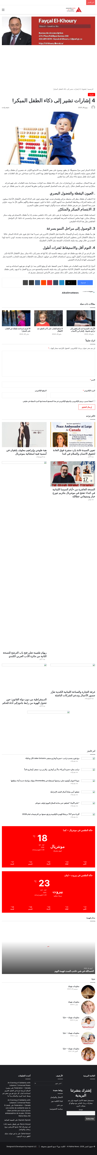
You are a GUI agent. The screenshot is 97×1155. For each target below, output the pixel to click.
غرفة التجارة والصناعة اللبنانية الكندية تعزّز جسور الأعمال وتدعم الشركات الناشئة (73, 693)
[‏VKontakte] (37, 282)
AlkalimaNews (70, 292)
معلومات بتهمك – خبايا (71, 1017)
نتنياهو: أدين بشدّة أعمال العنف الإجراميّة (64, 792)
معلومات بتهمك (73, 986)
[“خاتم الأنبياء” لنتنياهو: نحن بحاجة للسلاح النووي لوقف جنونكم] (88, 806)
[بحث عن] (94, 10)
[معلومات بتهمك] (88, 992)
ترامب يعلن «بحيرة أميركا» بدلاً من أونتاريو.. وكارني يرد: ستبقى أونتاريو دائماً (51, 769)
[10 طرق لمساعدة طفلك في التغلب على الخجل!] (16, 318)
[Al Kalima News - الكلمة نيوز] (77, 9)
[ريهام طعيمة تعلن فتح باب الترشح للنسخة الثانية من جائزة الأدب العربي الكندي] (24, 555)
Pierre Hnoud (25, 1124)
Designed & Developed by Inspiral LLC (21, 1146)
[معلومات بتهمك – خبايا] (88, 1023)
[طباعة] (25, 282)
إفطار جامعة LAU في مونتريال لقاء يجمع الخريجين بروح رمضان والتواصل (17, 1126)
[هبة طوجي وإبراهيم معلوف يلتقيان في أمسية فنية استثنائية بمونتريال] (24, 434)
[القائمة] (3, 10)
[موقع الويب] (77, 297)
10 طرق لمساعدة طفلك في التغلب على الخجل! (17, 329)
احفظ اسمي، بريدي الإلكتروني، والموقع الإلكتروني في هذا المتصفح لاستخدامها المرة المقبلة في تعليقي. (57, 401)
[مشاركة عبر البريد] (31, 282)
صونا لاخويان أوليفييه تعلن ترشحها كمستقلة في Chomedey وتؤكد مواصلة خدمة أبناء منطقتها (45, 780)
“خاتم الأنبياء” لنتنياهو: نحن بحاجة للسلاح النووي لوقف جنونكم (57, 803)
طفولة (84, 89)
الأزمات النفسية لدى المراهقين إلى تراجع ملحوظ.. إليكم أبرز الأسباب (82, 329)
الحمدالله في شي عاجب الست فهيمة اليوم (74, 971)
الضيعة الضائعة (9, 1120)
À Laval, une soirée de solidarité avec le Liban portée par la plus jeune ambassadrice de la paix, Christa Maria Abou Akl (17, 1110)
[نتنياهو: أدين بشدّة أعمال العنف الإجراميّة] (88, 795)
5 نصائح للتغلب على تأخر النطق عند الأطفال (50, 329)
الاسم (92, 380)
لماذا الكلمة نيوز (57, 1101)
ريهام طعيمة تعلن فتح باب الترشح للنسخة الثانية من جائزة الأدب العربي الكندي (25, 654)
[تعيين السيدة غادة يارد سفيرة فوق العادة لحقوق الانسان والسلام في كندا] (72, 434)
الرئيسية (91, 89)
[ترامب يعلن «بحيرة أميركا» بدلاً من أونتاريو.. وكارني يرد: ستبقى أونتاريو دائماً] (88, 773)
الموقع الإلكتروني (41, 391)
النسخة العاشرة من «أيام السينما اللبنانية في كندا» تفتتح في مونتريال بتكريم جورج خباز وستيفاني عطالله (74, 493)
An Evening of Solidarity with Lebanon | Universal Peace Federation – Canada (19, 1085)
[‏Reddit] (43, 282)
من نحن (60, 1105)
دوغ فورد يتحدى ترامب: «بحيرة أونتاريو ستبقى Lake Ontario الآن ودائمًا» (52, 758)
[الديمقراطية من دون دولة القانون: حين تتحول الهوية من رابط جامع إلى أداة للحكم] (24, 680)
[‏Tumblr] (55, 282)
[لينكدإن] (61, 282)
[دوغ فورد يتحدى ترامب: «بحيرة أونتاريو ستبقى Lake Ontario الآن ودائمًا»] (88, 761)
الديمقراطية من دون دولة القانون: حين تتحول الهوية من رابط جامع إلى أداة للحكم (24, 701)
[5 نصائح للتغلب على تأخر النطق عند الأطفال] (48, 318)
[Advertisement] (48, 69)
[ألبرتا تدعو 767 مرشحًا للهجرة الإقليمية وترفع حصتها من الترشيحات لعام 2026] (88, 817)
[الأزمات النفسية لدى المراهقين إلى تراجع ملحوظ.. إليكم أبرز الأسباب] (81, 318)
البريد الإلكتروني (89, 391)
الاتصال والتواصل (56, 1097)
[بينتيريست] (49, 282)
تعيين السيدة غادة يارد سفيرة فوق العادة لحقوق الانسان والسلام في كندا (74, 451)
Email (81, 1110)
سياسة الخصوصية (56, 1109)
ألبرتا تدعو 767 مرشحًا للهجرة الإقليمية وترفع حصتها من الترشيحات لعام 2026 (50, 814)
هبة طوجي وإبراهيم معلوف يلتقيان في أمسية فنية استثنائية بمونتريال (26, 451)
